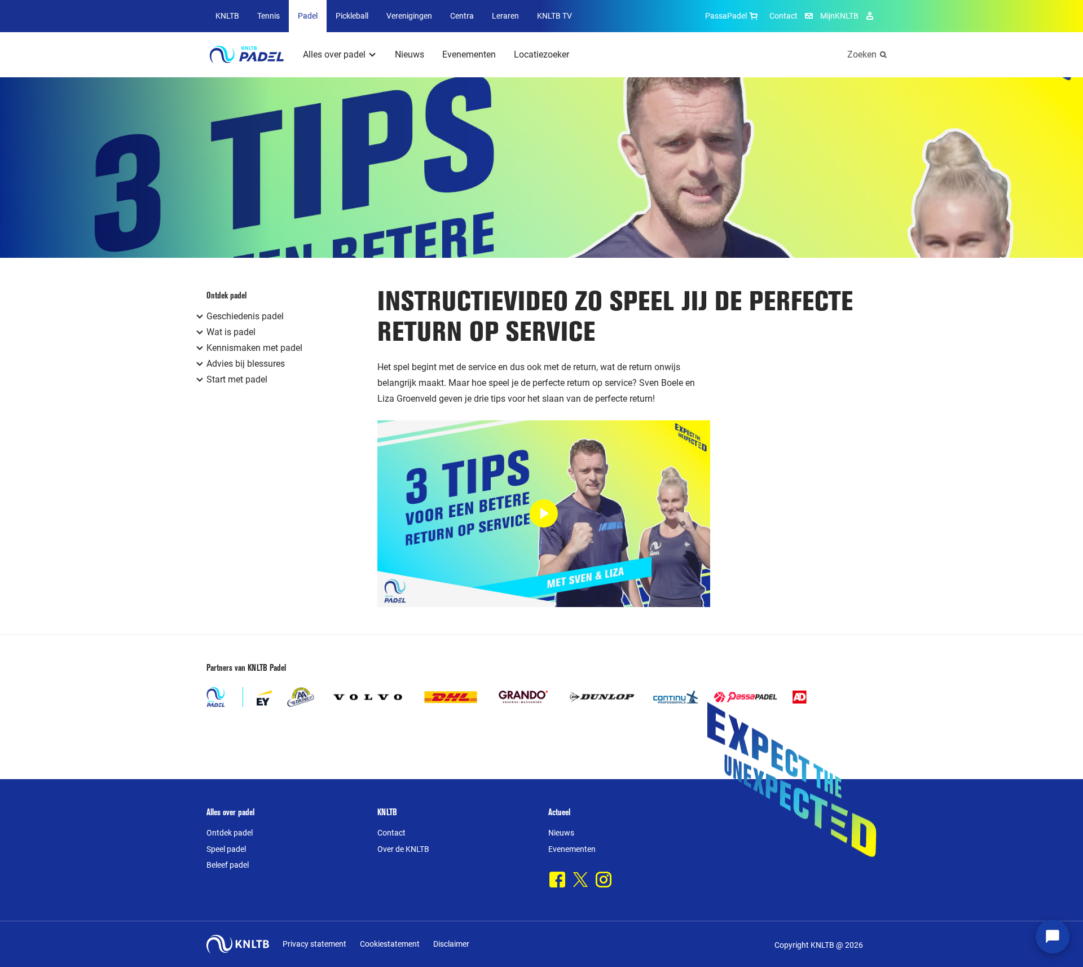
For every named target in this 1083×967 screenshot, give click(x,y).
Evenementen (469, 54)
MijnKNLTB (839, 15)
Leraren (505, 15)
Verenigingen (409, 15)
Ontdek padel (229, 832)
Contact (783, 15)
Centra (462, 15)
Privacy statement (314, 943)
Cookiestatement (390, 943)
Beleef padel (227, 864)
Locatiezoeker (541, 54)
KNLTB (227, 15)
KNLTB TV (554, 15)
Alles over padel (334, 54)
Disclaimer (451, 943)
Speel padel (226, 849)
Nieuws (409, 54)
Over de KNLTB (403, 849)
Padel (308, 15)
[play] (543, 514)
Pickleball (352, 15)
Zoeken (862, 54)
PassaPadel (726, 15)
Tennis (268, 15)
